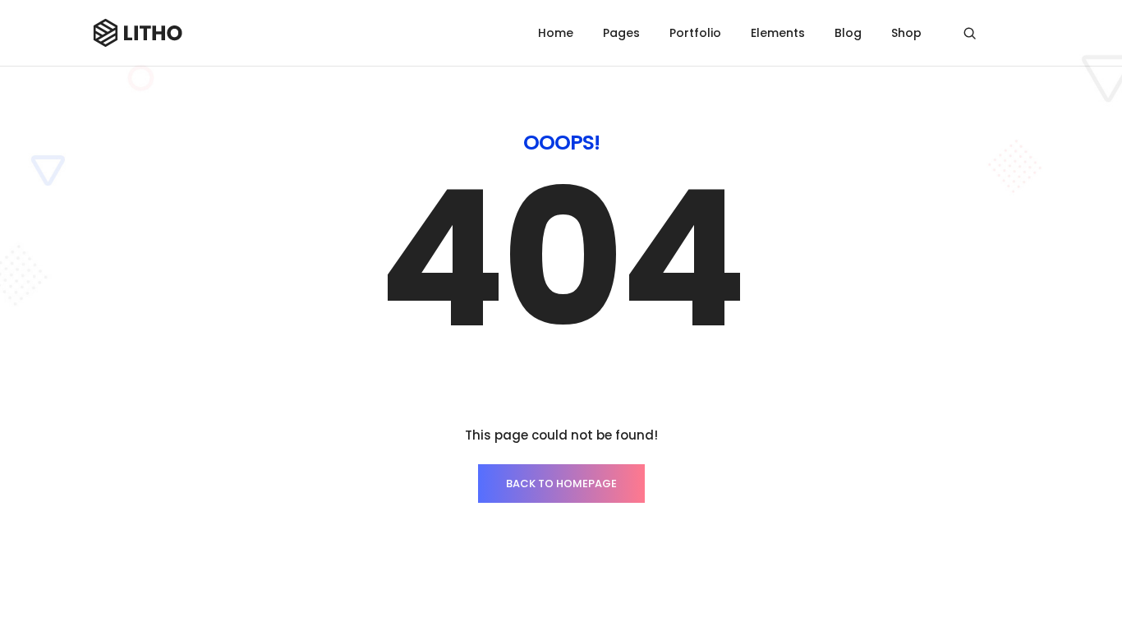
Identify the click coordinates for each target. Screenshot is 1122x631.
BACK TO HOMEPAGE (561, 483)
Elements (778, 33)
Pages (621, 33)
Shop (906, 33)
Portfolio (695, 33)
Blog (848, 33)
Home (555, 33)
